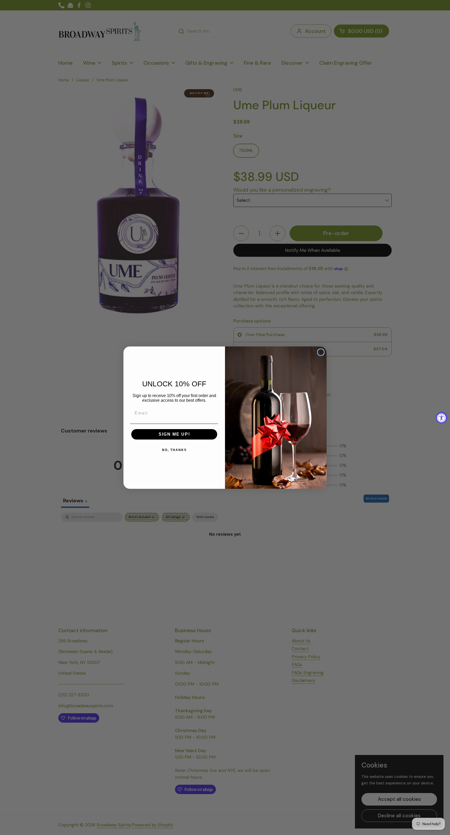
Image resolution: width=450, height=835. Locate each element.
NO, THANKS (174, 450)
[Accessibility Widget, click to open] (441, 417)
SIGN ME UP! (174, 434)
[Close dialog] (321, 352)
